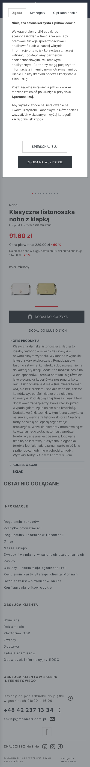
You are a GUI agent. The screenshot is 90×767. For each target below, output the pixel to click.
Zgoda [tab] (17, 13)
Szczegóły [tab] (37, 13)
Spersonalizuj (44, 146)
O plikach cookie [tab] (65, 13)
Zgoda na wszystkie (45, 162)
